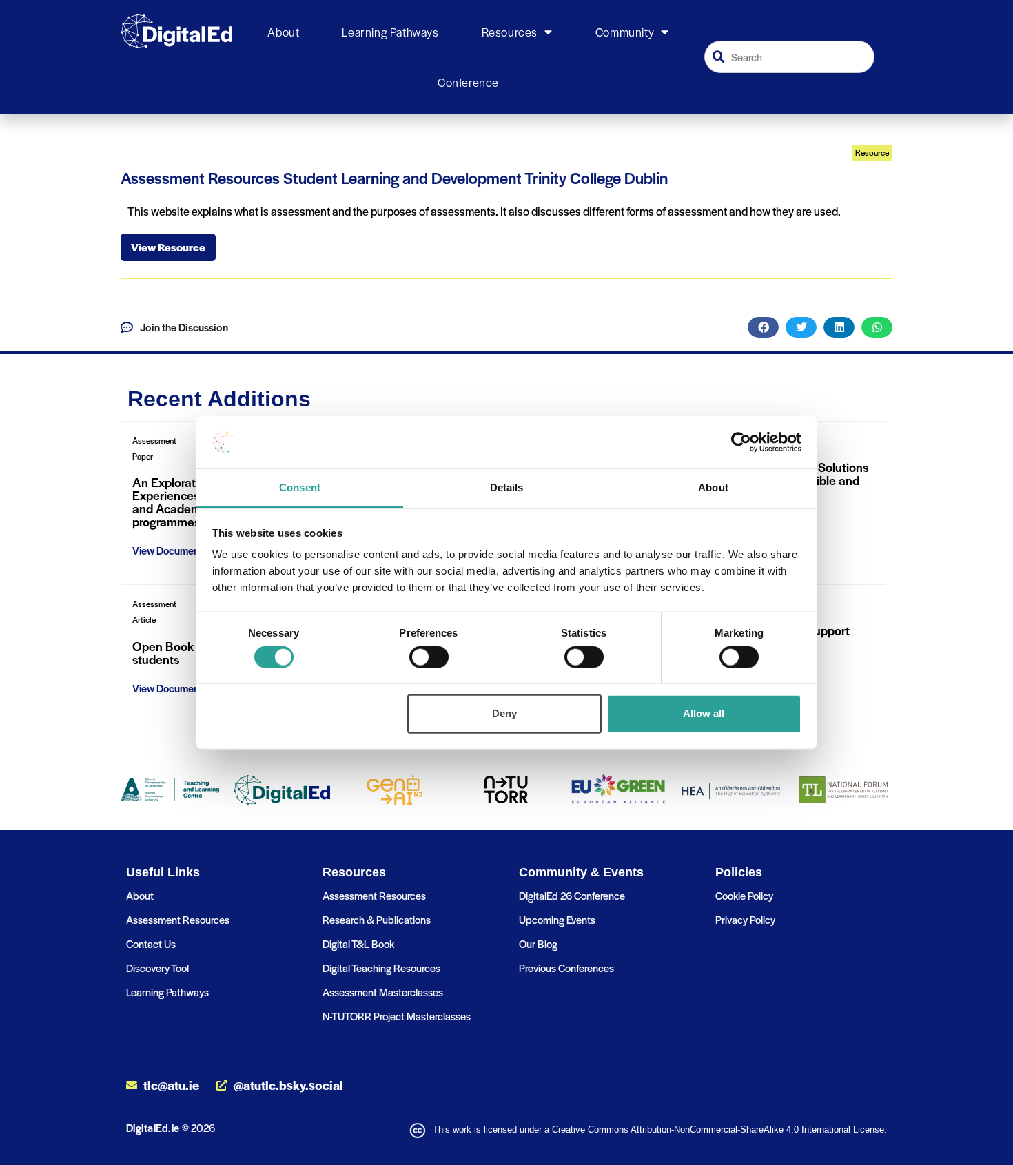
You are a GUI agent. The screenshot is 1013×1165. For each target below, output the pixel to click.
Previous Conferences (566, 967)
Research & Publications (377, 919)
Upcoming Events (557, 919)
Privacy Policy (745, 919)
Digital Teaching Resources (381, 967)
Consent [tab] (299, 487)
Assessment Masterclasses (383, 991)
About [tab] (713, 487)
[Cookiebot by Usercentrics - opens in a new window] (741, 442)
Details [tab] (507, 487)
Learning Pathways (390, 31)
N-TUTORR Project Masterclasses (397, 1016)
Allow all (703, 713)
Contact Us (151, 943)
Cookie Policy (744, 895)
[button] (763, 327)
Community (624, 31)
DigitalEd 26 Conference (572, 895)
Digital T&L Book (358, 943)
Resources (510, 31)
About (283, 31)
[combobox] (789, 57)
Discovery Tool (157, 967)
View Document (167, 550)
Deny (504, 713)
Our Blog (538, 943)
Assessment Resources (177, 919)
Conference (468, 82)
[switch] (429, 657)
